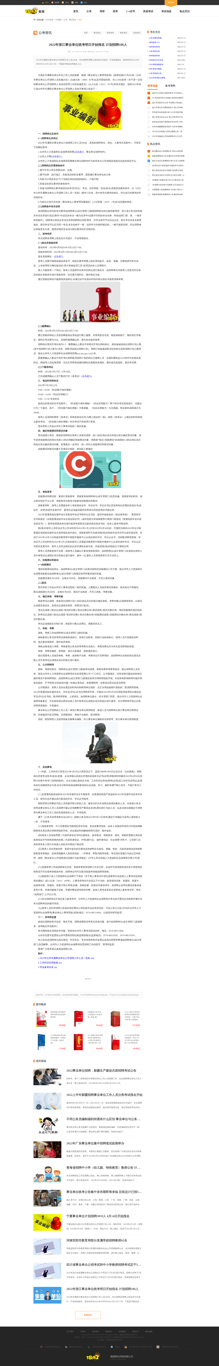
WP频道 (58, 20)
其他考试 (148, 11)
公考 (89, 11)
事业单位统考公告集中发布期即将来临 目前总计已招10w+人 (104, 1192)
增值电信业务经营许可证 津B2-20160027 (129, 1337)
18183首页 (49, 20)
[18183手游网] (34, 10)
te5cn (85, 2)
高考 (115, 11)
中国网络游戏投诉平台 (170, 1347)
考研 (102, 11)
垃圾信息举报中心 (99, 1347)
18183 (47, 2)
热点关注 (185, 11)
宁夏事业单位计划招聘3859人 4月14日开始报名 (98, 1216)
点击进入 (79, 152)
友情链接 (122, 1332)
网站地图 (148, 1332)
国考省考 (110, 33)
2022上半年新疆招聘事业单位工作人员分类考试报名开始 (104, 1094)
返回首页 (88, 979)
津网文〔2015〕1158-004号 (84, 1337)
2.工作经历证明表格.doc (50, 962)
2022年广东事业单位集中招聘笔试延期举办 (95, 1143)
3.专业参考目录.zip (47, 967)
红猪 (76, 2)
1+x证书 (130, 11)
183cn (67, 2)
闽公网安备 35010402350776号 (140, 1347)
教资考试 (123, 33)
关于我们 (70, 1332)
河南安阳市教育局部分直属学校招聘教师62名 (96, 1240)
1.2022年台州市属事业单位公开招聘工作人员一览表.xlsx (66, 958)
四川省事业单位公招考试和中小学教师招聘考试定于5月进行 (104, 1264)
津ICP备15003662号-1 (104, 1337)
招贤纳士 (108, 1332)
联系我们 (95, 1332)
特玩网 (57, 2)
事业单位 (72, 20)
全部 (86, 33)
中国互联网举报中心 (53, 1347)
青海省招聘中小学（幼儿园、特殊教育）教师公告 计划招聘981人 (104, 1167)
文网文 (117, 1347)
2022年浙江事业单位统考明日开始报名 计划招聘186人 (102, 1289)
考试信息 (166, 11)
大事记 (83, 1332)
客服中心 (135, 1332)
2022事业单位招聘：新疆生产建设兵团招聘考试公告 (101, 1070)
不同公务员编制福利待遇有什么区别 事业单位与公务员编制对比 (104, 1119)
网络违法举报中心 (76, 1347)
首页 (75, 11)
